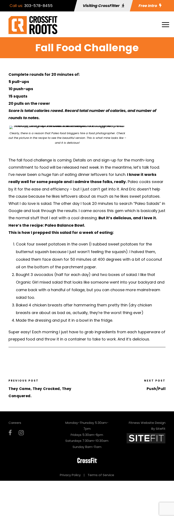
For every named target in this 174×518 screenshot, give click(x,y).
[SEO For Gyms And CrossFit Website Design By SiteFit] (146, 438)
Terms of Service (101, 475)
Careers (14, 422)
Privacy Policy (70, 475)
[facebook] (10, 432)
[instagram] (21, 432)
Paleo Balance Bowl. (65, 225)
